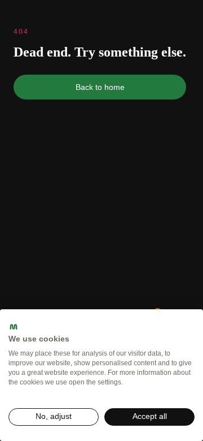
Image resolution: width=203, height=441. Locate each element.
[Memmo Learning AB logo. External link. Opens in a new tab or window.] (13, 327)
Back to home (100, 87)
